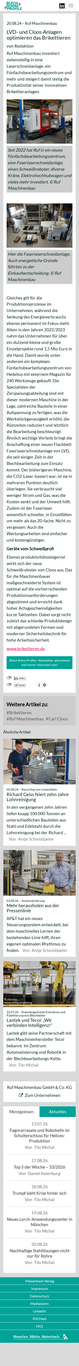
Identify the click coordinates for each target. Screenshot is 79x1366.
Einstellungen (44, 685)
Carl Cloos (58, 718)
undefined (9, 678)
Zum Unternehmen (42, 1095)
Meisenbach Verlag (39, 1281)
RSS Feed (39, 1318)
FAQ (39, 1326)
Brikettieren (20, 712)
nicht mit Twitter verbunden (9, 684)
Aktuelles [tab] (57, 1111)
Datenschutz (39, 1296)
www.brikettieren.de (26, 648)
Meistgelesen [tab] (21, 1111)
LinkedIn (39, 1311)
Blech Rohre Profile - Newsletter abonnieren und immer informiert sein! (39, 662)
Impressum (39, 1288)
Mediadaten (39, 1303)
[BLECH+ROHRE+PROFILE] (12, 6)
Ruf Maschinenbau (26, 718)
